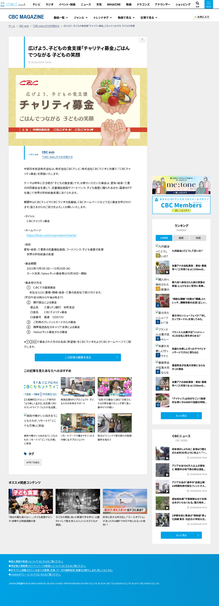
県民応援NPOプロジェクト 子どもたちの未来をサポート (77, 401)
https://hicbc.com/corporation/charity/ (51, 235)
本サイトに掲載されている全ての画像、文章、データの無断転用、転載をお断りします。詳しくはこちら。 (62, 570)
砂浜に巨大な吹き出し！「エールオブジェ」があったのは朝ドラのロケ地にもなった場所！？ (124, 521)
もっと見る (181, 415)
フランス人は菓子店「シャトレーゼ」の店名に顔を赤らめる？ (188, 334)
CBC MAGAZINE (26, 16)
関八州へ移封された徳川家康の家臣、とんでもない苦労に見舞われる (189, 286)
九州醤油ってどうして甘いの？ (187, 250)
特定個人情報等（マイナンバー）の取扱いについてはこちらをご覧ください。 (48, 565)
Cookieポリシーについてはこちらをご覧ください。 (36, 574)
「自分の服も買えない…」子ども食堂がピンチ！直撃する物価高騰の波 (30, 519)
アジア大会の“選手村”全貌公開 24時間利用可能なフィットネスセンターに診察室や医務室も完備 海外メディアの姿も (189, 488)
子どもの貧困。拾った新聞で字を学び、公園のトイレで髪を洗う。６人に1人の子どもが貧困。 (78, 521)
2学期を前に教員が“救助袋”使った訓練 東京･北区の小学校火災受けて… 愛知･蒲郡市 (189, 519)
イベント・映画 (67, 4)
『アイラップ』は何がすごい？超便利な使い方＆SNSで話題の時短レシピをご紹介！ (189, 402)
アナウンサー (162, 4)
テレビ (36, 4)
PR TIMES (33, 462)
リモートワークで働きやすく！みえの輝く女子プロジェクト (77, 437)
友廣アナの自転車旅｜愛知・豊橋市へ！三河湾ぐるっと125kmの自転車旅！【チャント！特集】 (189, 269)
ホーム (12, 25)
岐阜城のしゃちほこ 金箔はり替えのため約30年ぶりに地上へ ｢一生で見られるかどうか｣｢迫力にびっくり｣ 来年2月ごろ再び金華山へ (189, 454)
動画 (129, 4)
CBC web (24, 25)
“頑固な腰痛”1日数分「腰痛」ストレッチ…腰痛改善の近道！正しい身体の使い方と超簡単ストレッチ (189, 302)
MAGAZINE (114, 4)
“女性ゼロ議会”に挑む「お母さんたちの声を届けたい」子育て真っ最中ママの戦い (114, 403)
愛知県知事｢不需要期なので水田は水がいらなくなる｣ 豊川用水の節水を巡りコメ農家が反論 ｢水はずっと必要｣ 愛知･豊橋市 (189, 504)
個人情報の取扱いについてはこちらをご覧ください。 (37, 561)
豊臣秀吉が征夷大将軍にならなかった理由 (188, 367)
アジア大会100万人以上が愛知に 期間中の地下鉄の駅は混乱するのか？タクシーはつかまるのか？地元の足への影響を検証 (189, 471)
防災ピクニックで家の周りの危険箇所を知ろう (115, 437)
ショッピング (183, 4)
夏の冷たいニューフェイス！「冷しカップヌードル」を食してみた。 (189, 317)
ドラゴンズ (143, 4)
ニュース (86, 4)
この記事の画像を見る (78, 357)
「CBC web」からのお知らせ (46, 25)
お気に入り (203, 16)
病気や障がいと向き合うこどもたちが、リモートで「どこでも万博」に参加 (41, 439)
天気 (99, 4)
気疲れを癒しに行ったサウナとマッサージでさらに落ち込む (189, 350)
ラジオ (49, 4)
